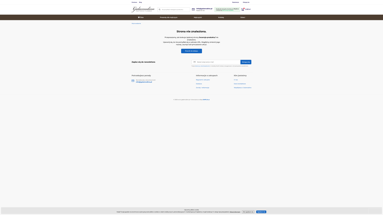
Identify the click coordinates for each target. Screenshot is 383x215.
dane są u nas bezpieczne (202, 66)
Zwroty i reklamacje (202, 87)
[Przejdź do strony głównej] (143, 10)
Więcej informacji (235, 212)
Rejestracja (235, 2)
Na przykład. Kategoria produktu (172, 9)
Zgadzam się (261, 212)
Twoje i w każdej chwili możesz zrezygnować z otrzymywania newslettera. (220, 66)
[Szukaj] (159, 9)
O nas (236, 80)
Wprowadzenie (136, 23)
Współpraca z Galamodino (242, 87)
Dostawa (134, 2)
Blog (140, 2)
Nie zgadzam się (248, 212)
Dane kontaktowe (240, 84)
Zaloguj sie (246, 2)
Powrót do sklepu (191, 51)
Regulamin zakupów (203, 80)
